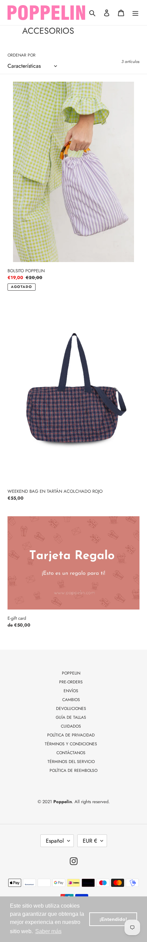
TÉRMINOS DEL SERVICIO (71, 762)
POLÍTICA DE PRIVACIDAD (71, 735)
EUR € (90, 841)
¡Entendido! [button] (113, 919)
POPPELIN (71, 673)
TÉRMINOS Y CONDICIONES (71, 744)
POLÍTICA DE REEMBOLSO (73, 770)
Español (55, 841)
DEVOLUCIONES (71, 708)
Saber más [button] (48, 931)
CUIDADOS (71, 726)
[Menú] (135, 12)
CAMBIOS (71, 700)
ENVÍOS (71, 691)
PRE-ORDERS (71, 682)
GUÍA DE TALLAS (71, 717)
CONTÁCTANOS (70, 753)
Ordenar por (22, 55)
